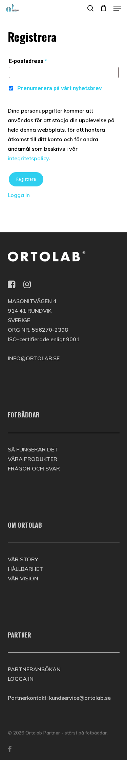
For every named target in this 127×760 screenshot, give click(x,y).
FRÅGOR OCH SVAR (34, 468)
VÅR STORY (23, 559)
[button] (117, 8)
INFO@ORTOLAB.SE (34, 358)
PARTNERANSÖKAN (34, 669)
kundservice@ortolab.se (80, 697)
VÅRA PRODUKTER (32, 459)
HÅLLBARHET (25, 568)
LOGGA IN (21, 678)
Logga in (19, 195)
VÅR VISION (23, 578)
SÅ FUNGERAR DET (33, 449)
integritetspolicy (28, 158)
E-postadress (28, 61)
